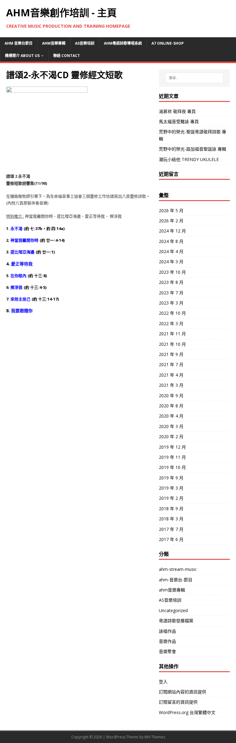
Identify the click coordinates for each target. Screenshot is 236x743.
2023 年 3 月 (171, 303)
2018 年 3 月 (171, 519)
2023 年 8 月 (171, 282)
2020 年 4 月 (171, 416)
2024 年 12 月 (172, 231)
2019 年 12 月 (172, 447)
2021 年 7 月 (171, 364)
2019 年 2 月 (171, 498)
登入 (163, 681)
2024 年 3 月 (171, 261)
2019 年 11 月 (172, 457)
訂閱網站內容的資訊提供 (182, 692)
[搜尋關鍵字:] (194, 78)
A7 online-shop (167, 43)
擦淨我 (16, 287)
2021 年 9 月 (171, 354)
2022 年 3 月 (171, 323)
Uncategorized (173, 610)
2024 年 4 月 (171, 251)
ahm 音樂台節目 (19, 43)
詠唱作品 (167, 631)
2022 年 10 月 (172, 313)
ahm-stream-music (178, 569)
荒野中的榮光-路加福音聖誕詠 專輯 (192, 149)
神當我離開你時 (24, 240)
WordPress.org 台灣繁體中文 (187, 712)
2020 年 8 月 (171, 406)
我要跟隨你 (22, 310)
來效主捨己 (20, 299)
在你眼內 (18, 275)
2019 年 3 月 (171, 488)
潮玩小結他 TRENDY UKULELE (189, 159)
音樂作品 (167, 641)
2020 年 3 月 (171, 426)
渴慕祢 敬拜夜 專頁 (177, 111)
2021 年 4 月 (171, 375)
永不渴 (16, 228)
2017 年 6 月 (171, 539)
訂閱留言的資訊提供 (178, 702)
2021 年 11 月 (172, 334)
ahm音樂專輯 (53, 43)
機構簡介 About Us (22, 55)
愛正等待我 (22, 264)
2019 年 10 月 (172, 467)
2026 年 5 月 (171, 210)
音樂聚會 (167, 651)
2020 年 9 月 (171, 395)
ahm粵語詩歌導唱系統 (123, 43)
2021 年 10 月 (172, 344)
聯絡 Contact (66, 55)
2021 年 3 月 (171, 385)
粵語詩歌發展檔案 (176, 621)
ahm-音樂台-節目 (175, 580)
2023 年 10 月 (172, 272)
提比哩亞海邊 (22, 252)
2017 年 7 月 (171, 529)
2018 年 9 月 (171, 508)
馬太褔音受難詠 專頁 (179, 121)
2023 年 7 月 (171, 293)
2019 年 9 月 (171, 478)
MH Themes (154, 737)
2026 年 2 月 (171, 221)
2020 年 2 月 (171, 436)
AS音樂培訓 (84, 43)
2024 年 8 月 (171, 241)
